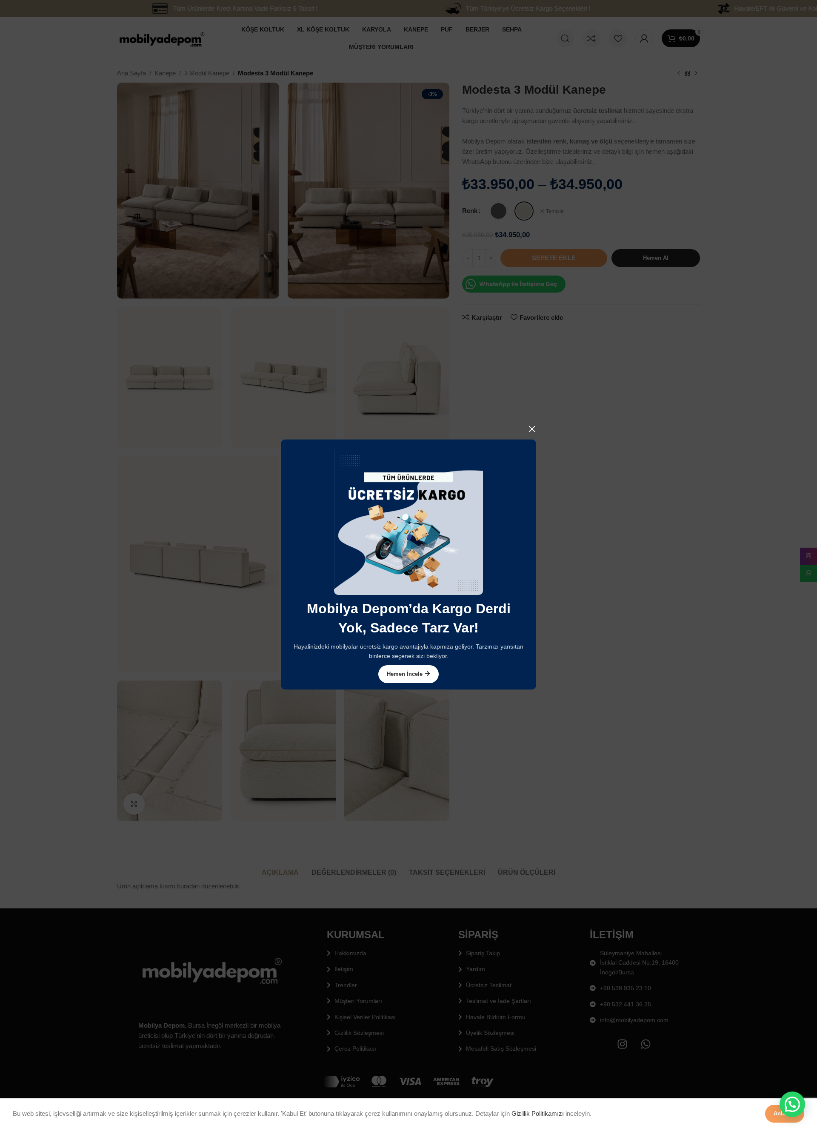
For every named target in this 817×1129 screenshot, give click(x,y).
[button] (792, 1104)
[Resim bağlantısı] (408, 519)
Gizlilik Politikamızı (537, 1113)
